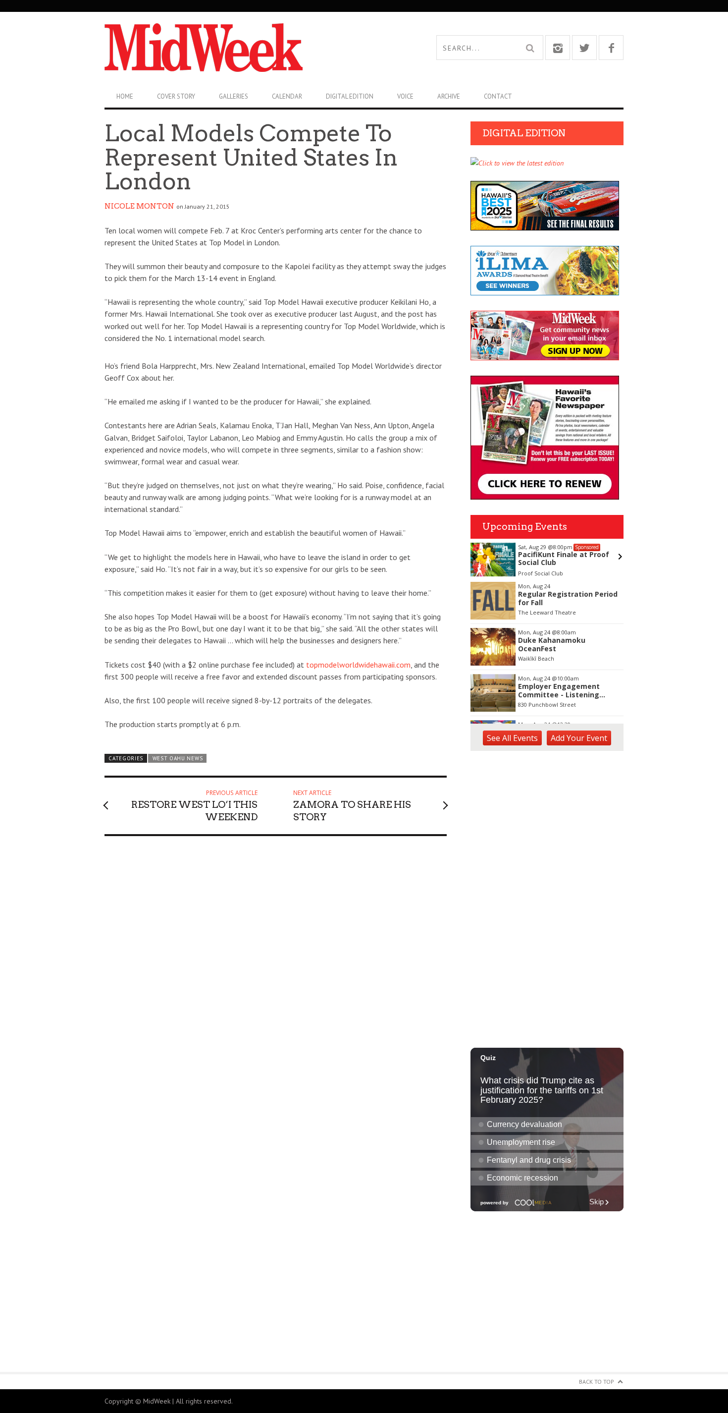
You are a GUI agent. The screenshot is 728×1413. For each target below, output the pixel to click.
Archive (448, 96)
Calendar (287, 96)
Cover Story (176, 96)
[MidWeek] (234, 47)
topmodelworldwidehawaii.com (358, 665)
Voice (405, 96)
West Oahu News (178, 758)
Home (124, 96)
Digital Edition (349, 96)
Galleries (233, 96)
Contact (498, 96)
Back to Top (596, 1381)
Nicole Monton (139, 206)
